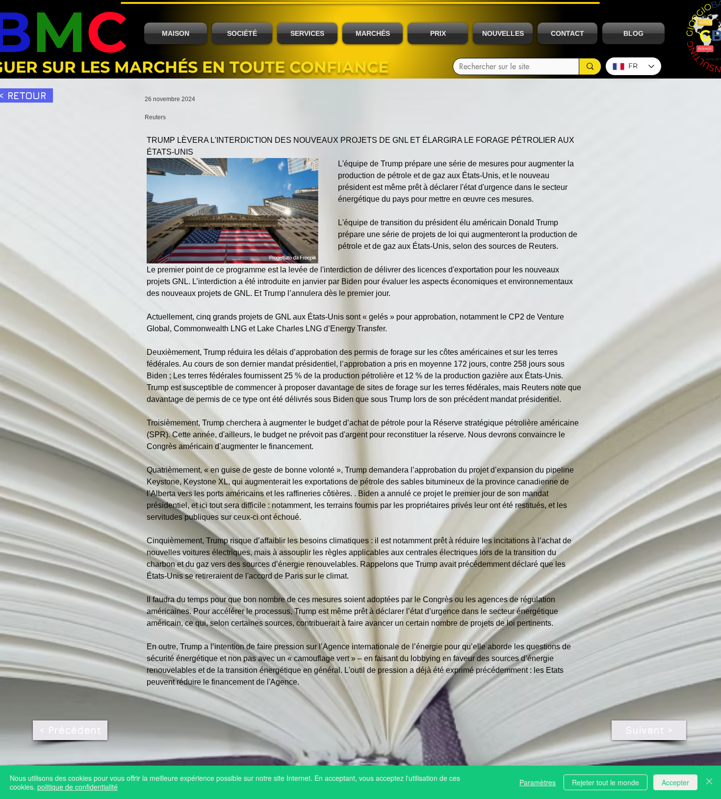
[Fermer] (709, 782)
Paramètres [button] (537, 782)
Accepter (675, 782)
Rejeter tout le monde (605, 782)
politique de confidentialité (77, 787)
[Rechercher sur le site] (590, 66)
